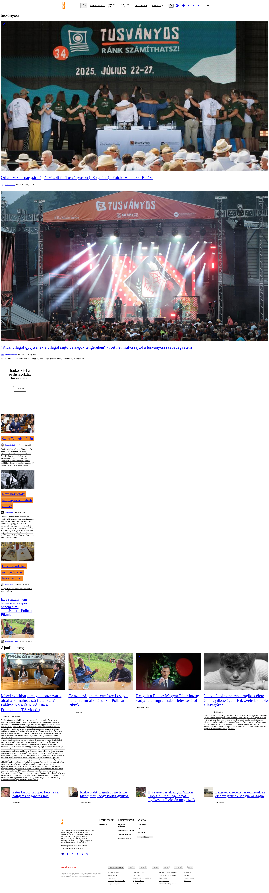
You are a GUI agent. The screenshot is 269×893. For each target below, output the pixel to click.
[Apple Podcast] (87, 853)
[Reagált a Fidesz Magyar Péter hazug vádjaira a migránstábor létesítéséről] (168, 671)
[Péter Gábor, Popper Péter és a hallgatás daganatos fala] (5, 792)
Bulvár (166, 867)
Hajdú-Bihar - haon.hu (138, 881)
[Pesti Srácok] (70, 5)
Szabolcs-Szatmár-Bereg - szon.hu (167, 883)
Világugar (141, 5)
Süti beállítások (143, 837)
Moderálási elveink (124, 838)
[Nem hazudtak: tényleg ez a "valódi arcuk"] (17, 479)
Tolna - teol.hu (187, 872)
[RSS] (198, 5)
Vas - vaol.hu (187, 875)
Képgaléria (19, 184)
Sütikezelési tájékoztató (126, 830)
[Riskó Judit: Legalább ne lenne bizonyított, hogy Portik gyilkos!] (73, 792)
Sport (150, 806)
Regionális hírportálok (115, 867)
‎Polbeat (22, 641)
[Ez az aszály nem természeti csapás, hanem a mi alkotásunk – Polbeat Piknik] (17, 629)
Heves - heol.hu (137, 883)
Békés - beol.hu (111, 878)
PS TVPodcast (141, 824)
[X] (193, 5)
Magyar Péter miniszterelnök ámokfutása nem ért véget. (16, 590)
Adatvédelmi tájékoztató (122, 825)
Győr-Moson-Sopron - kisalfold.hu (142, 878)
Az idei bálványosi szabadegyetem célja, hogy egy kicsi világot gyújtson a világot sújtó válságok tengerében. (42, 358)
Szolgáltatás (178, 867)
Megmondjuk (97, 5)
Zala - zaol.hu (187, 881)
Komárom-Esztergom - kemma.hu (167, 875)
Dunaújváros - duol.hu (138, 872)
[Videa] (183, 5)
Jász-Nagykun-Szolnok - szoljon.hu (168, 872)
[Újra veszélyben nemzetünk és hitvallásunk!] (17, 551)
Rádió (190, 867)
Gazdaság (143, 867)
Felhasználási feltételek (125, 834)
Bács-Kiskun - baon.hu (113, 872)
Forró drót (111, 5)
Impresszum (103, 824)
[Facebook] (188, 5)
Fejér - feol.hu (136, 875)
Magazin (155, 867)
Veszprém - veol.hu (189, 878)
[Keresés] (171, 6)
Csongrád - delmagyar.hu (114, 883)
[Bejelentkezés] (177, 5)
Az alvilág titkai (86, 802)
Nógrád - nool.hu (163, 878)
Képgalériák (141, 832)
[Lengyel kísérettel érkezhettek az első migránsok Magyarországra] (208, 792)
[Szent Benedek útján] (17, 424)
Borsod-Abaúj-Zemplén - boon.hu (116, 881)
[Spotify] (82, 853)
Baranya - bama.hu (112, 875)
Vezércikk (20, 445)
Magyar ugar (125, 5)
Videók (139, 828)
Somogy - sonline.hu (164, 881)
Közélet (131, 867)
